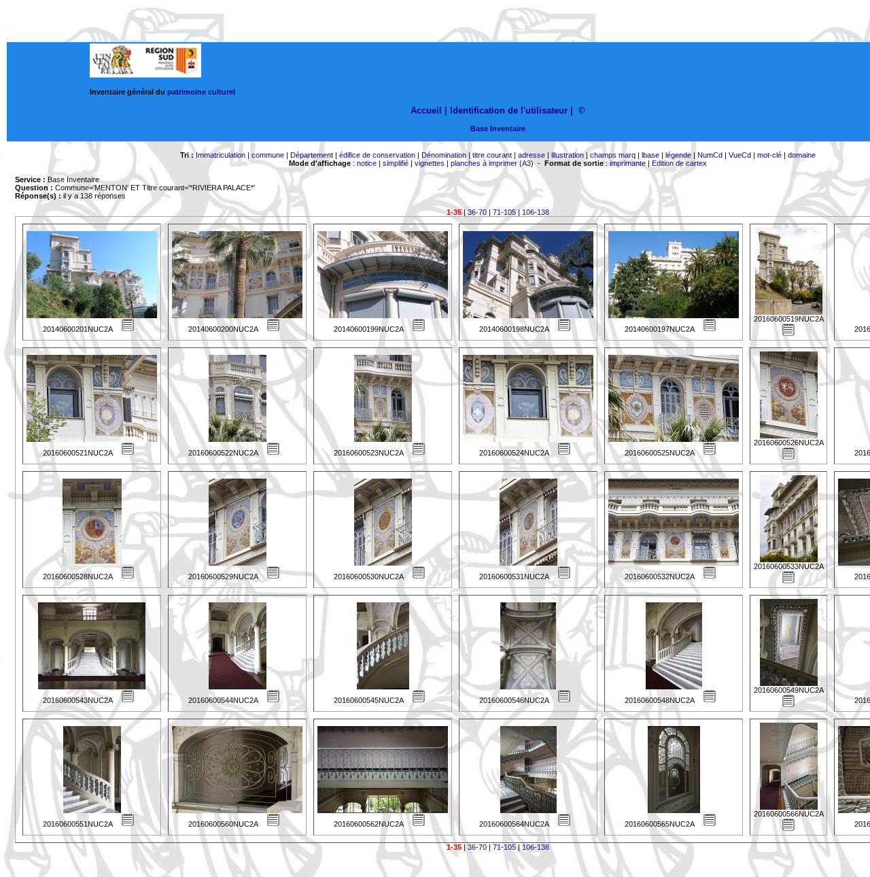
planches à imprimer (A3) (492, 163)
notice (367, 163)
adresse (531, 155)
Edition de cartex (679, 163)
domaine (802, 155)
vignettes (430, 163)
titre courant (492, 155)
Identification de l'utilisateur (509, 110)
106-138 (535, 212)
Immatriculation (220, 155)
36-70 (477, 212)
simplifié (395, 163)
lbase (650, 155)
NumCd (710, 155)
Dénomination (443, 155)
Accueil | (429, 110)
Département (311, 155)
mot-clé (769, 155)
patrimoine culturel (201, 92)
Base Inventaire (497, 128)
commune (267, 155)
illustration (567, 155)
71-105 (504, 212)
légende (678, 155)
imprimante (628, 163)
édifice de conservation (377, 155)
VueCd (740, 155)
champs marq (613, 155)
